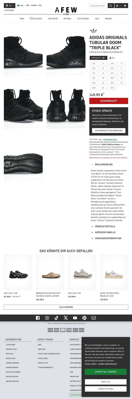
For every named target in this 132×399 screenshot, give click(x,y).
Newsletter (43, 363)
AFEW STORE (66, 10)
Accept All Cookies (105, 371)
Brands (108, 18)
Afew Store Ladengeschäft (49, 354)
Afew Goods (43, 358)
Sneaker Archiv (12, 381)
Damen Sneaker (12, 367)
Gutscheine (9, 10)
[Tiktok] (57, 318)
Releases (37, 18)
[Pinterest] (85, 318)
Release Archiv (12, 376)
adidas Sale (10, 358)
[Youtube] (75, 318)
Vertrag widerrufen (79, 395)
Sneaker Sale (11, 349)
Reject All (105, 382)
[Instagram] (47, 318)
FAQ (21, 5)
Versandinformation (107, 238)
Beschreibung (103, 164)
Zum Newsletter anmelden (108, 130)
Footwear (53, 18)
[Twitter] (66, 318)
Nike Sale (9, 354)
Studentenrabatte (45, 367)
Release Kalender (13, 372)
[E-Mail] (94, 318)
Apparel (68, 18)
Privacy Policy (91, 363)
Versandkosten (110, 139)
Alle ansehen (66, 307)
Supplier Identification (107, 363)
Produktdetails (104, 226)
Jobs (39, 345)
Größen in (98, 58)
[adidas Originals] (93, 30)
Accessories (83, 18)
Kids (40, 5)
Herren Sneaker (12, 363)
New (22, 18)
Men (27, 5)
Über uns (41, 349)
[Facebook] (38, 318)
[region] (106, 367)
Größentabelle (105, 232)
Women (34, 5)
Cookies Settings (105, 389)
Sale (97, 18)
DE (10, 5)
